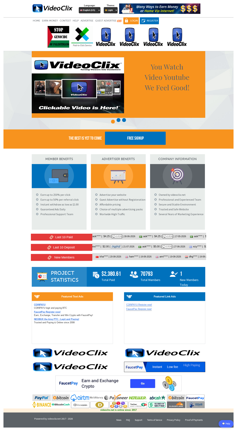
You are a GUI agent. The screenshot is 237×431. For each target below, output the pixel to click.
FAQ (128, 420)
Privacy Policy (173, 420)
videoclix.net (54, 418)
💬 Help (226, 423)
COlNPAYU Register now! (139, 304)
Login (134, 20)
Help (76, 20)
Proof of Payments (194, 420)
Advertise (87, 20)
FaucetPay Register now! (139, 309)
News (118, 420)
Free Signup (135, 138)
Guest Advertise (106, 20)
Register (152, 20)
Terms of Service (154, 420)
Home (36, 20)
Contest (65, 20)
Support (138, 420)
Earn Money (50, 20)
